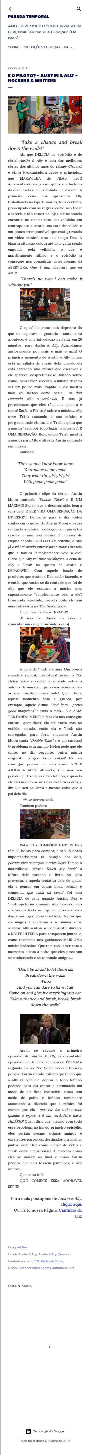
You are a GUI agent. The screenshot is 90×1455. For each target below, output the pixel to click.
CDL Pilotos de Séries (48, 1261)
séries (36, 1268)
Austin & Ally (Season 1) (55, 1254)
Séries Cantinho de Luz (57, 1268)
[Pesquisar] (79, 8)
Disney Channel (19, 1268)
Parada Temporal (28, 17)
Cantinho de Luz (20, 1261)
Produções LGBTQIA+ (41, 47)
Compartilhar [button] (18, 1247)
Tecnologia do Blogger (49, 1431)
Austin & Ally (27, 1254)
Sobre (14, 47)
